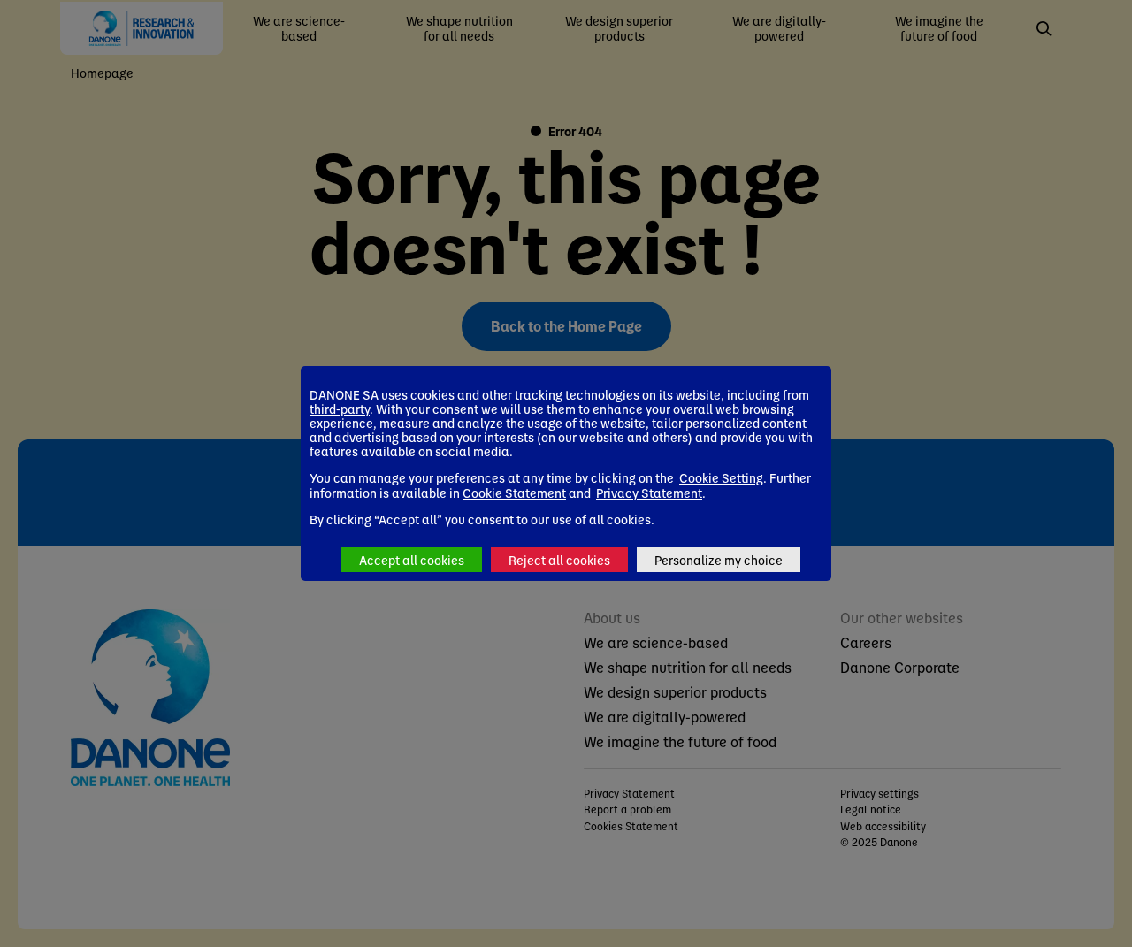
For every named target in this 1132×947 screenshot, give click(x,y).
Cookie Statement (514, 492)
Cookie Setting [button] (721, 477)
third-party (340, 408)
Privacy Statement (649, 492)
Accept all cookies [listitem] (411, 560)
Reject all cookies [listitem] (559, 560)
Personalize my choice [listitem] (718, 560)
